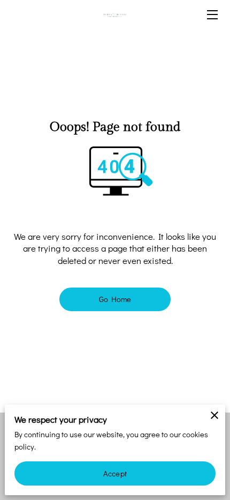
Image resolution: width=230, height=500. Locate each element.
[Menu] (211, 15)
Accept (115, 473)
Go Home (115, 299)
